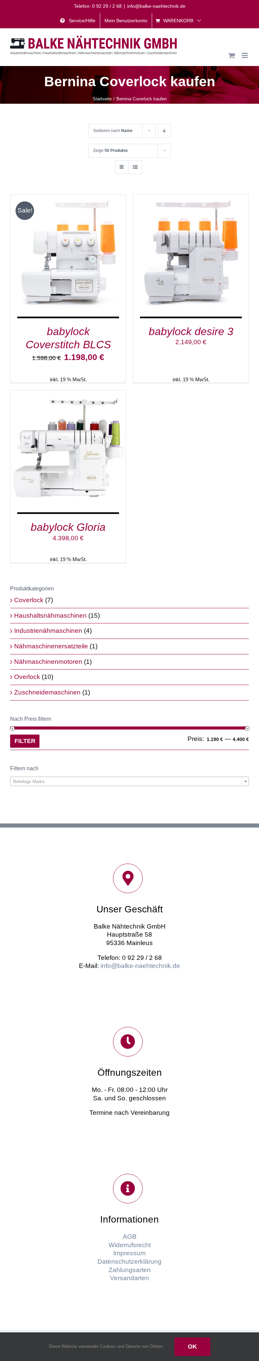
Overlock (27, 676)
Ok (192, 1346)
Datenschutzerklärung (129, 1261)
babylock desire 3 (191, 331)
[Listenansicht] (135, 167)
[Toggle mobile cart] (231, 55)
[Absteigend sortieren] (164, 131)
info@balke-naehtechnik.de (156, 6)
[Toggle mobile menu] (245, 55)
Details (99, 253)
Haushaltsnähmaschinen (50, 615)
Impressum (129, 1253)
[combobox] (129, 781)
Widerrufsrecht (130, 1245)
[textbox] (129, 781)
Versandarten (129, 1278)
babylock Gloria (68, 527)
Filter (25, 741)
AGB (130, 1236)
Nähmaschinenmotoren (48, 661)
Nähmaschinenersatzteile (51, 646)
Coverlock (29, 600)
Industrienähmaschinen (48, 630)
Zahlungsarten (130, 1269)
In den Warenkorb (52, 253)
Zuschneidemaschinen (47, 692)
